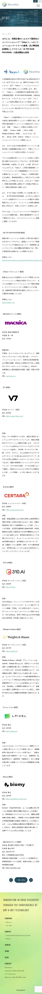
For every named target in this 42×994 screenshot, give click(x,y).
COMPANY (8, 918)
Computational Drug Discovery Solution (18, 935)
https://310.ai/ (11, 587)
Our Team (9, 925)
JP (35, 1)
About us (9, 922)
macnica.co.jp (10, 376)
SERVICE (8, 932)
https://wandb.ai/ (12, 651)
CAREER (8, 945)
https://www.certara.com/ (15, 510)
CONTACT (8, 963)
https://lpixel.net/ (11, 731)
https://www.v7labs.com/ (14, 416)
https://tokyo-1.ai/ (8, 303)
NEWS (7, 951)
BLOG (7, 957)
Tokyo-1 (8, 939)
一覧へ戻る (21, 880)
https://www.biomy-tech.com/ (16, 799)
